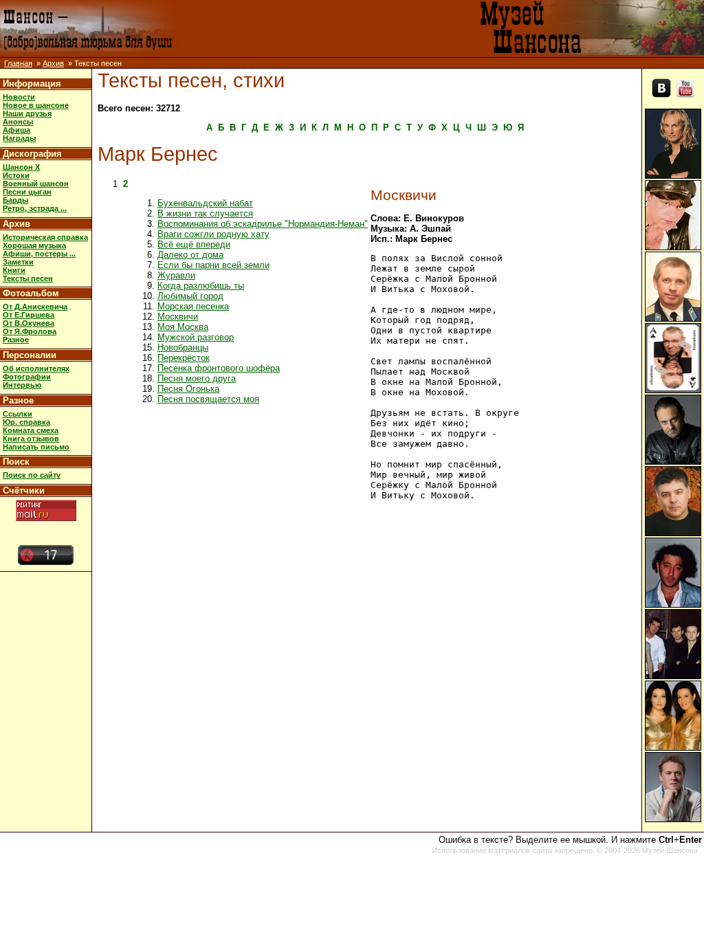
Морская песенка (193, 306)
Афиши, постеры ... (39, 254)
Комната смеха (30, 430)
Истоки (16, 175)
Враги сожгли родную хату (213, 234)
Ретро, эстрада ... (35, 208)
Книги (14, 270)
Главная (18, 63)
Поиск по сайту (31, 475)
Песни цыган (27, 192)
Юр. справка (26, 422)
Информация (32, 83)
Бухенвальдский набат (205, 203)
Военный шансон (36, 183)
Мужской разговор (195, 337)
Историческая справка (45, 237)
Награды (19, 138)
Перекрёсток (183, 358)
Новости (19, 97)
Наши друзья (27, 113)
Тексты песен (28, 278)
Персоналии (29, 355)
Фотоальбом (31, 293)
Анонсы (18, 122)
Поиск (16, 461)
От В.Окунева (28, 323)
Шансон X (21, 167)
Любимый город (190, 296)
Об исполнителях (36, 368)
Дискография (32, 153)
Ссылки (17, 414)
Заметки (18, 262)
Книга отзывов (31, 438)
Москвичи (177, 316)
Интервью (22, 385)
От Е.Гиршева (28, 315)
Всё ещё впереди (193, 244)
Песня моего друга (196, 378)
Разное (16, 339)
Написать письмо (36, 447)
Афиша (16, 130)
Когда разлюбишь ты (200, 285)
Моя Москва (182, 327)
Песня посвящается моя (208, 399)
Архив (53, 63)
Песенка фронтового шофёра (218, 368)
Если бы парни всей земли (213, 265)
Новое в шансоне (36, 105)
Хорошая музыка (34, 245)
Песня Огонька (188, 389)
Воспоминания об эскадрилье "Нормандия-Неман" (262, 224)
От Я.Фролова (29, 331)
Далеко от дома (190, 255)
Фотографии (27, 377)
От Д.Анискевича (35, 306)
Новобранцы (182, 347)
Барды (15, 200)
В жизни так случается (205, 213)
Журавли (176, 275)
